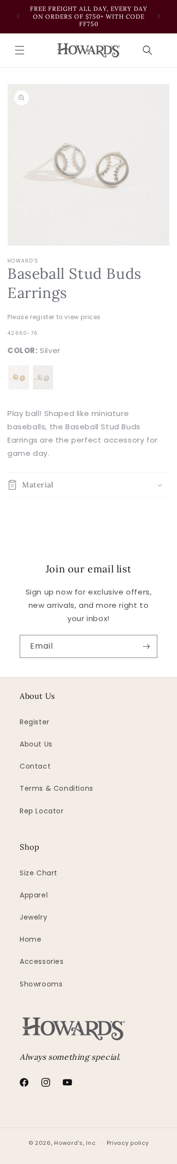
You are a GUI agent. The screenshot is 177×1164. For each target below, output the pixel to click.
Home (30, 939)
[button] (19, 50)
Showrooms (41, 984)
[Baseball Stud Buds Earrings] (18, 377)
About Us (36, 744)
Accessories (42, 961)
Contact (35, 766)
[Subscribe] (146, 646)
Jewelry (33, 917)
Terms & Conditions (56, 788)
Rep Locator (42, 811)
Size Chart (39, 873)
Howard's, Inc (74, 1143)
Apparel (34, 895)
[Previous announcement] (18, 16)
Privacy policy (128, 1143)
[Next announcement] (159, 16)
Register (35, 722)
